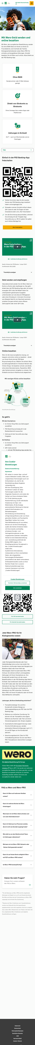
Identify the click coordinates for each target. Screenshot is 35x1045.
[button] (17, 272)
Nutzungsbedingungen (17, 1031)
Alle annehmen (17, 588)
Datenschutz (17, 1028)
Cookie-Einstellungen (17, 579)
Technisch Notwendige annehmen (17, 583)
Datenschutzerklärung (12, 468)
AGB (17, 1036)
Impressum (17, 1026)
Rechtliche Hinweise (17, 1033)
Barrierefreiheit (18, 1038)
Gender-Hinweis (17, 1041)
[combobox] (17, 150)
